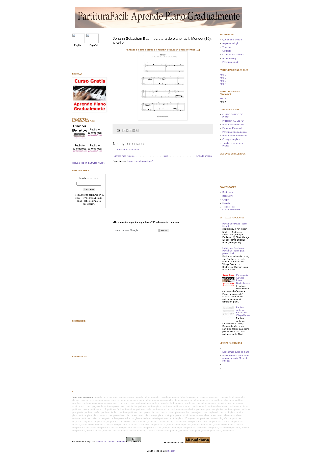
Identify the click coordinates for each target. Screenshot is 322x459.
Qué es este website (232, 39)
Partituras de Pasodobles (234, 135)
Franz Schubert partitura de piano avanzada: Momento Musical (235, 358)
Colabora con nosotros (233, 54)
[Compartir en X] (130, 130)
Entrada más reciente (124, 156)
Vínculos (226, 47)
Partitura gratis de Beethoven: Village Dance (243, 311)
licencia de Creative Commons (111, 441)
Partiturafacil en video (233, 124)
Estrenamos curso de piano (235, 352)
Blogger (171, 451)
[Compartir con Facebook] (133, 130)
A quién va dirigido (231, 43)
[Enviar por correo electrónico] (124, 130)
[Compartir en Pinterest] (137, 130)
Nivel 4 (223, 84)
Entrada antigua (204, 156)
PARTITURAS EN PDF (233, 121)
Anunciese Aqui (229, 58)
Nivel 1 (223, 74)
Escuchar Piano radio (232, 128)
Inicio (165, 156)
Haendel (226, 203)
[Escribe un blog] (127, 130)
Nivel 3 (223, 81)
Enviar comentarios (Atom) (140, 161)
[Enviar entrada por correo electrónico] (118, 130)
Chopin (225, 199)
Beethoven (227, 192)
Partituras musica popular (234, 132)
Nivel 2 (223, 77)
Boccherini (227, 196)
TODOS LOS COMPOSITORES (231, 208)
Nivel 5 (223, 98)
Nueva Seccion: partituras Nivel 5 (88, 163)
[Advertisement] (141, 191)
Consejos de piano (231, 139)
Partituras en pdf (230, 62)
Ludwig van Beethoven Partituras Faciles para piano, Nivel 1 (233, 251)
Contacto (226, 51)
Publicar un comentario (128, 149)
